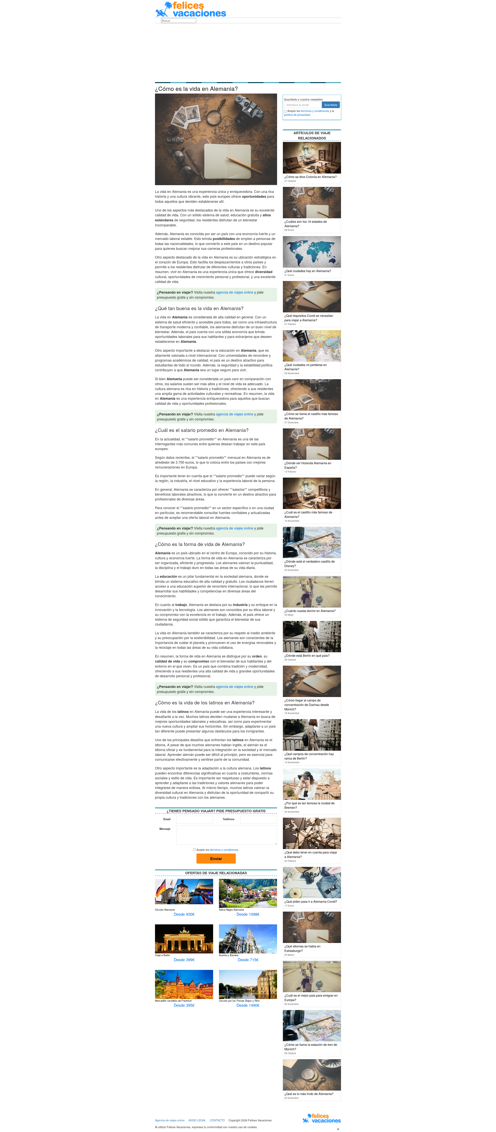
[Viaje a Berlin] (184, 939)
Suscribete (330, 105)
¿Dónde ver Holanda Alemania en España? (307, 465)
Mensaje (164, 829)
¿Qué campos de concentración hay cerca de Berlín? (309, 756)
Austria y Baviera (228, 955)
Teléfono (228, 819)
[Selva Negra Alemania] (248, 898)
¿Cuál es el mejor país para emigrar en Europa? (311, 997)
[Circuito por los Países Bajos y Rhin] (248, 991)
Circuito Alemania (165, 909)
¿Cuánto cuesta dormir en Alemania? (310, 611)
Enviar (216, 858)
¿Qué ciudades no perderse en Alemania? (305, 367)
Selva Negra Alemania (231, 909)
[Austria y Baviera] (248, 943)
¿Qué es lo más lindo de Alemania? (308, 1094)
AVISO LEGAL (197, 1120)
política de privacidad (297, 115)
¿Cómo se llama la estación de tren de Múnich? (310, 1046)
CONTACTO (217, 1120)
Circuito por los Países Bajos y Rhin (239, 1000)
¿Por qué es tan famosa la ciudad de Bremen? (309, 805)
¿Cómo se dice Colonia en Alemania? (310, 176)
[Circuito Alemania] (184, 891)
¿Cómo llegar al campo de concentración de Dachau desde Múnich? (306, 704)
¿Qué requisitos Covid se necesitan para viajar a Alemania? (308, 317)
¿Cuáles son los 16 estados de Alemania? (305, 223)
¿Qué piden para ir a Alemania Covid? (310, 901)
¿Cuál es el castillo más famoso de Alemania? (308, 514)
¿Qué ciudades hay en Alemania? (307, 271)
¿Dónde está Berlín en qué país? (307, 655)
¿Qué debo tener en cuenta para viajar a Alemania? (310, 854)
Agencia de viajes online (170, 1120)
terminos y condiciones (315, 111)
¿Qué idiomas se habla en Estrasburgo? (302, 948)
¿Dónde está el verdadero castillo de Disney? (309, 563)
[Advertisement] (248, 52)
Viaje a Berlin (162, 955)
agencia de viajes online (234, 292)
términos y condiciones (224, 850)
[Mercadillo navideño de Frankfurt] (184, 987)
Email (166, 819)
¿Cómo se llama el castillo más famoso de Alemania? (311, 416)
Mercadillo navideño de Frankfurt (173, 1000)
